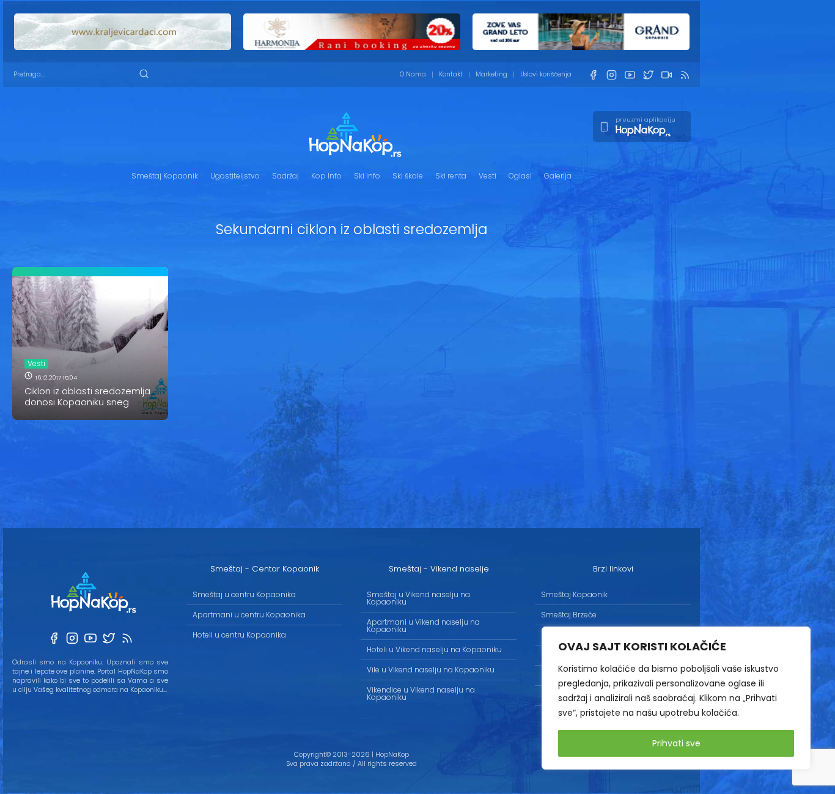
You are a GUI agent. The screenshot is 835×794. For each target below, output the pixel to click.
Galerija (558, 176)
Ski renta (450, 176)
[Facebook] (593, 75)
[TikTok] (666, 75)
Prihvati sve (676, 743)
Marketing (491, 74)
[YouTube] (629, 75)
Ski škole (407, 176)
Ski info (367, 176)
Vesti (487, 176)
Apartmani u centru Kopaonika (249, 614)
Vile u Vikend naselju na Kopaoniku (431, 669)
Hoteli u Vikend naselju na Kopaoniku (434, 649)
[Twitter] (648, 75)
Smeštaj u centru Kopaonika (244, 594)
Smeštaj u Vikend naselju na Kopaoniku (418, 598)
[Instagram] (611, 75)
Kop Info (326, 176)
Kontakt (451, 74)
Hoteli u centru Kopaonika (239, 635)
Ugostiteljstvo (235, 176)
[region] (676, 698)
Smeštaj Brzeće (569, 614)
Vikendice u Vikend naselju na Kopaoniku (421, 693)
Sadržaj (285, 176)
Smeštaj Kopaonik (164, 176)
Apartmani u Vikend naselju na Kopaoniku (423, 625)
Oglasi (520, 176)
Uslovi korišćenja (546, 74)
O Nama (413, 74)
